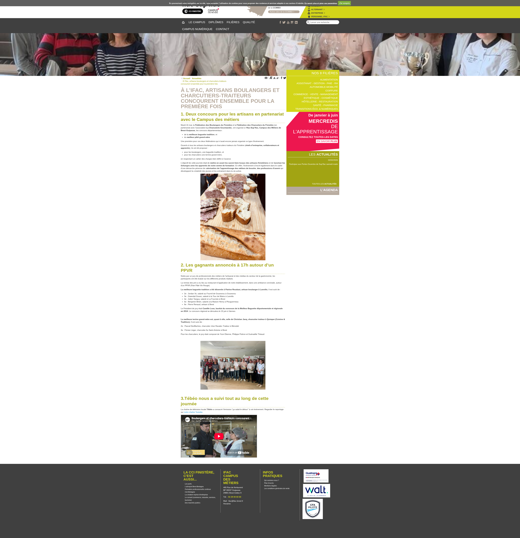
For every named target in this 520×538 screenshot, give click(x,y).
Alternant (317, 9)
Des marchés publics (192, 503)
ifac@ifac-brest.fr (235, 501)
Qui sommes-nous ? (271, 480)
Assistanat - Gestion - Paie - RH (317, 83)
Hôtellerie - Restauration (320, 101)
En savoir (327, 141)
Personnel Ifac (319, 16)
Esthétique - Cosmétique (321, 98)
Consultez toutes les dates (318, 137)
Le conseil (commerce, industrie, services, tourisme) (200, 498)
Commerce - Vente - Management (315, 94)
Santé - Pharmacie (325, 105)
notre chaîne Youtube (193, 412)
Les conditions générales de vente (277, 488)
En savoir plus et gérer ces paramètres (321, 3)
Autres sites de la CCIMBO (280, 12)
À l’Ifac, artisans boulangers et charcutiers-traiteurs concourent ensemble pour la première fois (230, 98)
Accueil (186, 78)
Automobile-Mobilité (324, 87)
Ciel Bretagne (190, 492)
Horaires (227, 504)
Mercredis (323, 121)
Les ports (188, 484)
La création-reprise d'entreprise (196, 495)
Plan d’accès (269, 483)
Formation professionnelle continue (198, 489)
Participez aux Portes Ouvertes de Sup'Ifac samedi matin (313, 164)
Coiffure (331, 90)
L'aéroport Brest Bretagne (194, 487)
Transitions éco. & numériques (316, 109)
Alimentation (329, 79)
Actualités (196, 78)
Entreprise (317, 13)
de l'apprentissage (315, 129)
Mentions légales (270, 486)
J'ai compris (344, 3)
